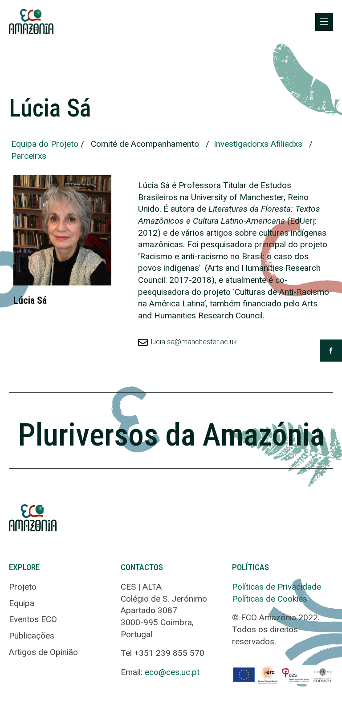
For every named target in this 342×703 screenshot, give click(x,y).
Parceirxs (28, 156)
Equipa (21, 603)
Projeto (23, 586)
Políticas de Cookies (269, 599)
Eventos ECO (33, 619)
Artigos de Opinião (43, 652)
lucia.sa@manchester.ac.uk (194, 341)
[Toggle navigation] (324, 22)
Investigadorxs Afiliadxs (258, 144)
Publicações (31, 635)
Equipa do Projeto (44, 144)
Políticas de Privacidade (276, 587)
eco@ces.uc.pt (172, 672)
